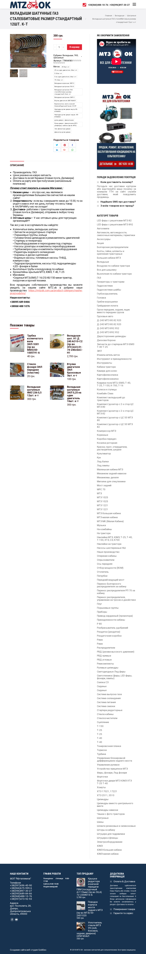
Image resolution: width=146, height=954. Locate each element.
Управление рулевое (108, 764)
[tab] (17, 164)
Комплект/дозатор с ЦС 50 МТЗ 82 (115, 425)
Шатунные (131, 16)
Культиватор (104, 453)
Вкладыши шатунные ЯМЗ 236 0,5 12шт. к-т (34, 391)
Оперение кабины (107, 556)
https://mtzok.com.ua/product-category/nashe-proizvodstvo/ (46, 292)
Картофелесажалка (107, 379)
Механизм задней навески (111, 473)
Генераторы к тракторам (110, 281)
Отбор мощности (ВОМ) (110, 568)
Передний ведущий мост (110, 579)
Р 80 (99, 623)
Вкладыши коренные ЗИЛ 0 (64, 83)
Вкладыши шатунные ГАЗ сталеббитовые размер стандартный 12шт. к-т (63, 92)
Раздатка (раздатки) (108, 631)
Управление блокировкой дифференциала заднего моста (114, 759)
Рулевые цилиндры (107, 667)
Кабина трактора (106, 367)
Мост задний (104, 485)
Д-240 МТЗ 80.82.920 (109, 320)
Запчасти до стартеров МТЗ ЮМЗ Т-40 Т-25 (115, 345)
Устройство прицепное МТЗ (112, 768)
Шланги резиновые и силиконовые (116, 826)
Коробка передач (106, 439)
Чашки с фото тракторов (111, 814)
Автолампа (103, 228)
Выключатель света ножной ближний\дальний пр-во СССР (65, 105)
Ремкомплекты (105, 663)
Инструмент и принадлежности (114, 359)
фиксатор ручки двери (62, 132)
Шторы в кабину (106, 830)
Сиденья (102, 690)
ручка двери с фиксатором (64, 120)
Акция (100, 243)
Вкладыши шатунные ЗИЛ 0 (64, 97)
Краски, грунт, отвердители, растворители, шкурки (112, 448)
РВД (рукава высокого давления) (115, 651)
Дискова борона (106, 340)
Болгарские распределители (112, 247)
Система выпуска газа (109, 694)
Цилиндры (103, 799)
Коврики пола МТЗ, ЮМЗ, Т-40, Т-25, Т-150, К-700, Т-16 (114, 384)
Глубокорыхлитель (107, 293)
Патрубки (102, 576)
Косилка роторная (107, 443)
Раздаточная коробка (109, 635)
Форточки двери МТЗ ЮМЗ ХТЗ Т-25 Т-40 (114, 782)
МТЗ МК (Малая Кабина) (110, 521)
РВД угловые (104, 659)
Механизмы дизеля (108, 477)
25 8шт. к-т (65, 67)
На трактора (103, 533)
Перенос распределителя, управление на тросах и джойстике (116, 598)
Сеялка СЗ (103, 682)
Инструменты (104, 363)
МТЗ (99, 493)
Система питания (106, 702)
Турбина (101, 754)
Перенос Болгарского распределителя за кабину (111, 585)
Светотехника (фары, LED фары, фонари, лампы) (114, 677)
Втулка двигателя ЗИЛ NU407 (65, 100)
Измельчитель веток (108, 355)
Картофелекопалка (107, 375)
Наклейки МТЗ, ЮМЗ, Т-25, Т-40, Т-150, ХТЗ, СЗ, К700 (114, 538)
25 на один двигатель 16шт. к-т (65, 70)
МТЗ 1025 (102, 497)
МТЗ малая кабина (107, 517)
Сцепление (103, 722)
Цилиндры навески (107, 810)
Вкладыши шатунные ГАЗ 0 (64, 86)
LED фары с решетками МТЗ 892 (115, 224)
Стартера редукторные (109, 710)
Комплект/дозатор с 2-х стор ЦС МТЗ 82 (115, 412)
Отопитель (103, 572)
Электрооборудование (109, 842)
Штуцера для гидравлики (111, 834)
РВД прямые (104, 655)
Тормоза (102, 750)
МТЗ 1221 (102, 505)
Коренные (102, 435)
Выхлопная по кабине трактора (114, 273)
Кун (99, 457)
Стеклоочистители (107, 718)
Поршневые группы (108, 608)
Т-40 (99, 738)
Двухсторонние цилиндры (111, 336)
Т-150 (100, 726)
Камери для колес (107, 371)
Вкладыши (119, 16)
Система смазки (106, 706)
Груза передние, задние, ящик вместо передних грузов (113, 311)
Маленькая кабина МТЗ (110, 469)
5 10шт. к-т (58, 73)
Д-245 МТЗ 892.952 (108, 328)
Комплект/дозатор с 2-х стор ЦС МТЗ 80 (115, 405)
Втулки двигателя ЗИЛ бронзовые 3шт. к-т (74, 370)
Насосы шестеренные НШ (111, 548)
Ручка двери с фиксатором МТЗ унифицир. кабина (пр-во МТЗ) (65, 124)
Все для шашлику (106, 269)
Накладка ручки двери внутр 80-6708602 (66, 110)
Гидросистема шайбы (109, 289)
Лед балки (103, 461)
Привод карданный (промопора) (115, 616)
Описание (17, 165)
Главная (108, 16)
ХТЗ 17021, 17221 (107, 791)
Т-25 (99, 730)
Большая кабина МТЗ (109, 258)
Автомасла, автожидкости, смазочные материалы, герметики (116, 234)
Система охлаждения (109, 698)
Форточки (102, 776)
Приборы (102, 612)
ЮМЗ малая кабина (107, 854)
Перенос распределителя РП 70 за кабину (116, 592)
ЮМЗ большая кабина (109, 850)
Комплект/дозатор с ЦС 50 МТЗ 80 (115, 419)
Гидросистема (105, 285)
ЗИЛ (99, 351)
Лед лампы (103, 465)
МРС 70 (101, 489)
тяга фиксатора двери (62, 129)
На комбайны (104, 529)
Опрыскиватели (105, 560)
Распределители (106, 647)
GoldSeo (42, 950)
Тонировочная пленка (109, 746)
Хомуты (101, 787)
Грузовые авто (105, 316)
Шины (100, 822)
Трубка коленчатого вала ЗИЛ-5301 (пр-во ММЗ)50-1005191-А (35, 344)
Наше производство (108, 552)
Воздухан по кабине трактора (113, 265)
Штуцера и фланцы (107, 838)
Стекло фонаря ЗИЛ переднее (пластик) (34, 368)
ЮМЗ (100, 846)
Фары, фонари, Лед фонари (112, 772)
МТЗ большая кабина (109, 513)
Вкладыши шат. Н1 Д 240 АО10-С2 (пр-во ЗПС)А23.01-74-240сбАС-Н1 (75, 344)
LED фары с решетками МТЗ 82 (114, 220)
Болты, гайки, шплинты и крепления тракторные (110, 252)
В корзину (74, 47)
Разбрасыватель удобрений (112, 627)
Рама (100, 639)
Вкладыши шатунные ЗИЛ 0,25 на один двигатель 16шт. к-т (74, 394)
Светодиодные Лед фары (111, 671)
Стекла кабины (105, 714)
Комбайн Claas (105, 393)
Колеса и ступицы (107, 389)
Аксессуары (103, 239)
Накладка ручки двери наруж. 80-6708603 (66, 116)
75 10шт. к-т (58, 80)
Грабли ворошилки (107, 301)
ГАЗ (76, 55)
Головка (101, 297)
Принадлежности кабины (111, 619)
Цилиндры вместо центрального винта (115, 804)
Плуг (99, 604)
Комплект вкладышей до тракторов (111, 399)
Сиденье (102, 686)
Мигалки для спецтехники (111, 481)
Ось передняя (104, 564)
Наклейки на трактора (109, 544)
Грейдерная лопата (107, 305)
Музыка (101, 525)
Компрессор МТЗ (106, 431)
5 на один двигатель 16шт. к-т (65, 76)
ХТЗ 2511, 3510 (105, 795)
